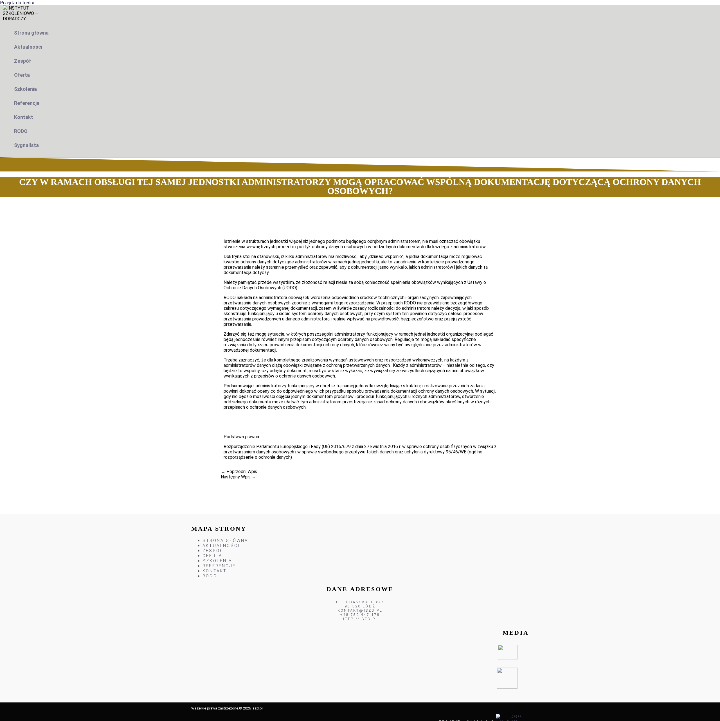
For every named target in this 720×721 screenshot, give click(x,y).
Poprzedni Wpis (239, 471)
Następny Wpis (238, 477)
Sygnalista (26, 145)
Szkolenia (25, 89)
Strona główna (31, 33)
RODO (21, 131)
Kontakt (23, 117)
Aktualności (28, 47)
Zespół (22, 61)
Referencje (26, 103)
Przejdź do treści (17, 2)
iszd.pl (257, 708)
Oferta (22, 75)
